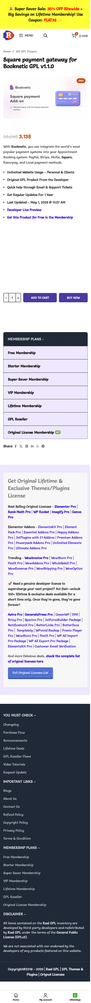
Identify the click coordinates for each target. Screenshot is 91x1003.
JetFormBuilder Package (63, 620)
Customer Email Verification (55, 646)
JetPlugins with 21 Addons (35, 537)
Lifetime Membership (19, 889)
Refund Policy (13, 814)
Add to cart (40, 297)
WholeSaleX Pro (63, 563)
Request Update (15, 772)
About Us (10, 798)
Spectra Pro (33, 620)
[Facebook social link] (15, 446)
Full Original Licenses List (30, 673)
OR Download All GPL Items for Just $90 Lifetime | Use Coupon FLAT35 (45, 323)
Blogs (7, 791)
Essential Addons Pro (39, 532)
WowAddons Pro (37, 563)
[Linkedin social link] (32, 446)
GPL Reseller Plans (17, 756)
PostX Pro (15, 563)
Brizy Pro (15, 620)
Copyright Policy (15, 822)
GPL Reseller (12, 897)
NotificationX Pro (21, 625)
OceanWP (62, 614)
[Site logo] (8, 34)
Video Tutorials (14, 764)
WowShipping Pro (49, 568)
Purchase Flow (14, 732)
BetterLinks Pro (48, 625)
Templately (25, 630)
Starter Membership (18, 865)
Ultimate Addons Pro (31, 548)
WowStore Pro (61, 558)
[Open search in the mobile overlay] (45, 35)
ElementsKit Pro (50, 527)
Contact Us (11, 806)
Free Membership (16, 857)
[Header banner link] (45, 14)
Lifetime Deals (13, 748)
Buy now (73, 297)
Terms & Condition (17, 838)
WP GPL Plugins (26, 51)
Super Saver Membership (22, 873)
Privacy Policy (13, 830)
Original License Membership (24, 905)
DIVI (75, 614)
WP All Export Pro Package (48, 641)
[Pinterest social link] (27, 446)
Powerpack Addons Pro (33, 543)
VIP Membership (15, 881)
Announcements (15, 740)
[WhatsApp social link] (37, 446)
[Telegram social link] (43, 446)
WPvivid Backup (48, 630)
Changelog (11, 724)
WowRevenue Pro (21, 568)
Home (7, 51)
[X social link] (21, 446)
